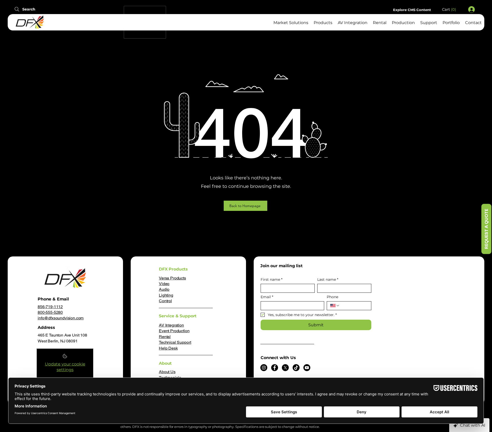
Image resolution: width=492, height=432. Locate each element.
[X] (285, 367)
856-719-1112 (50, 306)
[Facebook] (274, 367)
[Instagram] (263, 367)
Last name (327, 279)
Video (164, 283)
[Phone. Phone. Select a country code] (335, 306)
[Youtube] (306, 367)
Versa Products (172, 278)
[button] (451, 9)
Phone (332, 297)
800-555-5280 (50, 312)
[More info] (65, 357)
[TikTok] (296, 367)
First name (271, 279)
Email (267, 297)
